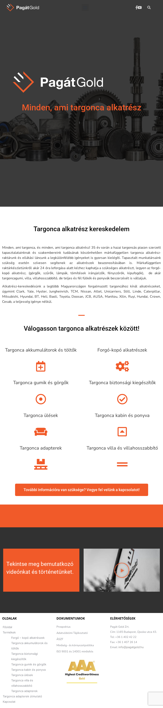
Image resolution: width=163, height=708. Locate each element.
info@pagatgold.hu (131, 647)
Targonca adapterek (24, 691)
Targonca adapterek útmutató (22, 696)
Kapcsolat (9, 701)
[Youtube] (139, 7)
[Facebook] (112, 660)
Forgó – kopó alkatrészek (28, 637)
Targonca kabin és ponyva (28, 669)
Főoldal (7, 627)
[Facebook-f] (136, 7)
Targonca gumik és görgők (28, 664)
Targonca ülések (22, 675)
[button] (85, 7)
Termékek (9, 632)
